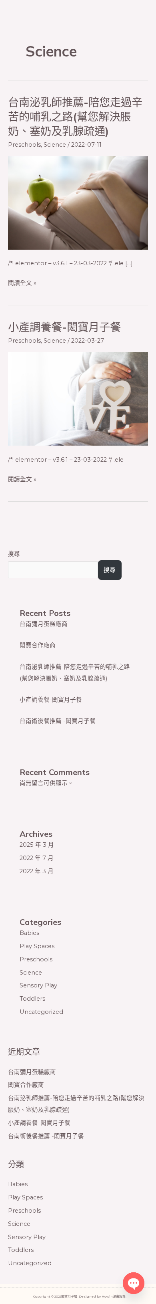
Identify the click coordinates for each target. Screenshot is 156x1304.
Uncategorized (41, 1011)
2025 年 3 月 (37, 844)
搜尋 (14, 553)
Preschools (24, 144)
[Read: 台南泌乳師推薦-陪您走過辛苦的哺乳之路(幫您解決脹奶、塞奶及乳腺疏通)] (78, 202)
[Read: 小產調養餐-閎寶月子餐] (78, 398)
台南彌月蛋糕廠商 (44, 624)
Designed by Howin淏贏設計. (102, 1296)
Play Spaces (37, 946)
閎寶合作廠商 (38, 645)
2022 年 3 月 (37, 871)
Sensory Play (38, 985)
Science (55, 144)
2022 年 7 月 (37, 858)
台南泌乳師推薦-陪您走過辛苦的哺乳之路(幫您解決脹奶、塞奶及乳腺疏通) (75, 116)
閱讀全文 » (22, 283)
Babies (29, 933)
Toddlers (32, 998)
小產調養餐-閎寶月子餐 (64, 327)
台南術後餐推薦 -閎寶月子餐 (58, 721)
